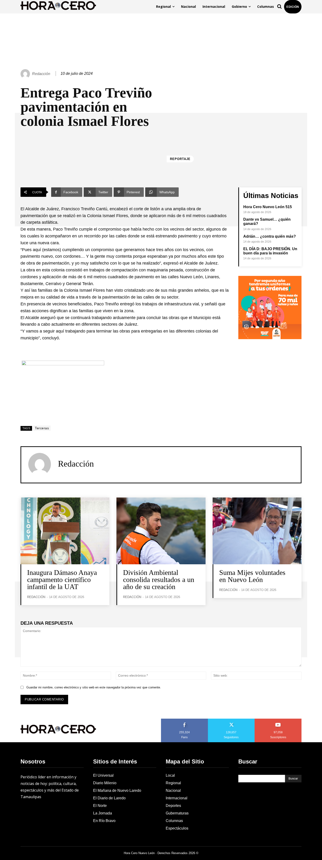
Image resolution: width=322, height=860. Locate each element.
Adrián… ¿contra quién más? (269, 236)
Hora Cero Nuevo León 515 (267, 207)
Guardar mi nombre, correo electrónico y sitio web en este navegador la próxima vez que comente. (93, 687)
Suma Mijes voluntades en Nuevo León (252, 576)
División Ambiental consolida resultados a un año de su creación (158, 579)
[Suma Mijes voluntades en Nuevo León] (257, 530)
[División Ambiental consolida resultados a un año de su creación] (160, 530)
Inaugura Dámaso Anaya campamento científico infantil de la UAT (62, 579)
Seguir (231, 720)
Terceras (42, 428)
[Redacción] (26, 74)
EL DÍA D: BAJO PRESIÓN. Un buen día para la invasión (270, 251)
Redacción (41, 74)
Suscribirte (278, 720)
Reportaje (180, 159)
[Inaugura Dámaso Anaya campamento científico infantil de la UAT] (65, 530)
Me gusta (185, 720)
